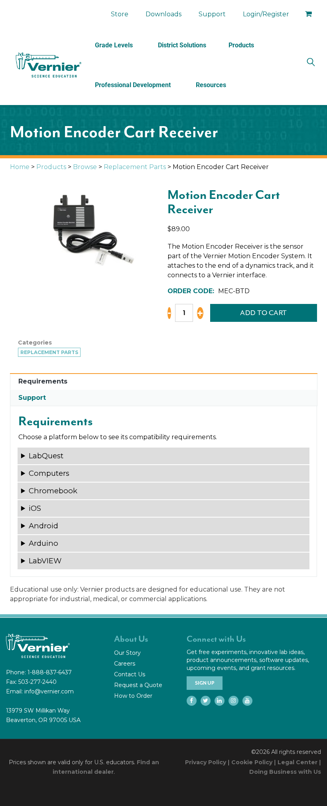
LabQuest (46, 455)
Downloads (163, 14)
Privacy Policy (205, 762)
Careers (124, 663)
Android (43, 525)
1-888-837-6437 (50, 672)
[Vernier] (48, 65)
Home (20, 167)
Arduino (43, 543)
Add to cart (263, 312)
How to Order (133, 695)
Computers (49, 473)
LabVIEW (45, 560)
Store (119, 14)
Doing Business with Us (285, 771)
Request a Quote (138, 685)
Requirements (42, 381)
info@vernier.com (49, 691)
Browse (85, 167)
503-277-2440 (37, 681)
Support (212, 14)
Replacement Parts (135, 167)
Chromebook (53, 490)
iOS (35, 508)
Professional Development (133, 85)
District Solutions (182, 45)
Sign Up (204, 683)
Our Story (127, 652)
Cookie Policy (251, 762)
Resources (211, 85)
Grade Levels (114, 45)
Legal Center (297, 762)
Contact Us (129, 674)
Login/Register (266, 14)
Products (241, 45)
